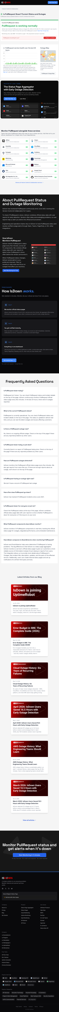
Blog (3, 912)
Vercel (23, 985)
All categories (32, 999)
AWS (6, 978)
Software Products (45, 907)
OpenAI (42, 981)
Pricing (3, 910)
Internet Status (5, 962)
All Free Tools (5, 954)
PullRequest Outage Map (48, 73)
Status (25, 1006)
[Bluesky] (12, 888)
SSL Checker (5, 957)
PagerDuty (51, 981)
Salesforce (7, 985)
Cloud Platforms (24, 996)
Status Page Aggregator (27, 907)
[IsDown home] (5, 2)
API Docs (23, 923)
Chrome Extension (6, 965)
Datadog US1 (24, 978)
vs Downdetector (6, 935)
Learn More (23, 98)
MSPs (41, 912)
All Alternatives (5, 948)
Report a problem (50, 37)
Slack (16, 985)
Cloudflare (14, 978)
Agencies (42, 923)
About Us (4, 907)
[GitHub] (9, 888)
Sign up (5, 72)
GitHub (45, 978)
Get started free (8, 360)
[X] (5, 888)
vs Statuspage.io (6, 942)
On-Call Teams (44, 918)
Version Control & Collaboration (10, 8)
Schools (42, 920)
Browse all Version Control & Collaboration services (29, 182)
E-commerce (43, 925)
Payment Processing (31, 992)
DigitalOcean (36, 978)
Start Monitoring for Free (11, 270)
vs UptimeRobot (6, 945)
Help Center (19, 1006)
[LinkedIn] (2, 888)
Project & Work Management (10, 996)
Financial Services (21, 999)
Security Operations (49, 996)
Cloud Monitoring (25, 912)
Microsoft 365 (19, 981)
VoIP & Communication (8, 999)
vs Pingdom (5, 937)
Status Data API (44, 928)
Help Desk (42, 910)
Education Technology (17, 992)
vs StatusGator (5, 940)
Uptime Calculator (6, 960)
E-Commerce (42, 992)
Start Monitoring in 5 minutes (29, 855)
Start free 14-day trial (43, 30)
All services (30, 985)
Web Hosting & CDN (36, 996)
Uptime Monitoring (25, 915)
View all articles (28, 820)
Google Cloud (8, 981)
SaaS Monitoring (25, 918)
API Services (6, 992)
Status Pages (24, 910)
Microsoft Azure (32, 981)
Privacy (41, 1006)
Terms (36, 1006)
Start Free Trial (53, 2)
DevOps (42, 915)
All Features (24, 920)
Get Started (5, 915)
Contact (31, 1006)
